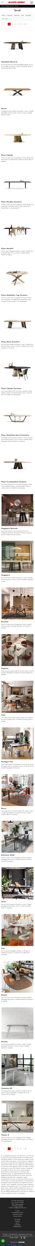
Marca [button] (3, 15)
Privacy (3, 1245)
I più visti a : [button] (5, 19)
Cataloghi (17, 1225)
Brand (17, 1223)
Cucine (17, 1211)
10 (25, 24)
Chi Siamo (17, 1219)
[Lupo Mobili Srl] (16, 2)
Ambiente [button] (9, 15)
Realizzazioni (17, 1226)
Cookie (8, 1245)
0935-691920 (19, 1206)
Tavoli (16, 6)
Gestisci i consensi (17, 1245)
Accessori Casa (17, 1214)
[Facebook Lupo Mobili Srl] (21, 1237)
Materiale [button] (17, 15)
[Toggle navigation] (31, 2)
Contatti (17, 1221)
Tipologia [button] (28, 15)
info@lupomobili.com (19, 1208)
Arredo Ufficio (17, 1216)
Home (2, 6)
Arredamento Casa (9, 6)
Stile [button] (22, 15)
